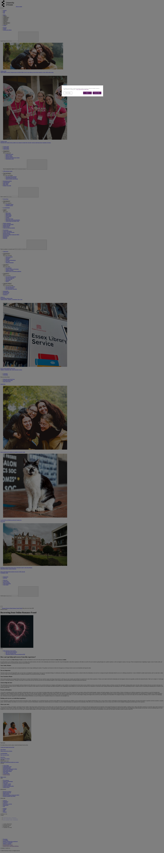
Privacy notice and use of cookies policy (82, 89)
